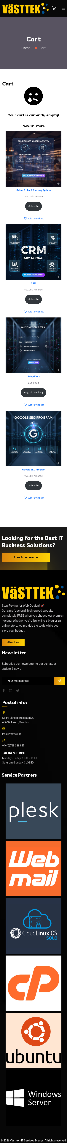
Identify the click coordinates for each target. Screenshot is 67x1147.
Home (26, 48)
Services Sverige (34, 1140)
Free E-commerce (26, 557)
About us (13, 642)
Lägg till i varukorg (33, 392)
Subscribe (33, 206)
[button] (33, 218)
